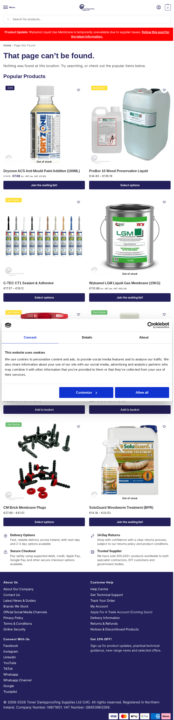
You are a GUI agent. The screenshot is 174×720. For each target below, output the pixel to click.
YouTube (9, 663)
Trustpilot (10, 692)
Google (8, 686)
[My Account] (158, 7)
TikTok (8, 669)
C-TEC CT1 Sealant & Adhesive (28, 283)
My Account (99, 606)
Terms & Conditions (17, 624)
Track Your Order (102, 601)
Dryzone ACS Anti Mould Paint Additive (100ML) (41, 171)
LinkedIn (9, 657)
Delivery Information (105, 618)
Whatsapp (10, 674)
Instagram (10, 651)
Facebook (10, 646)
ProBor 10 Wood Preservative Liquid (118, 171)
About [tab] (144, 337)
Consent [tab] (30, 337)
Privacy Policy (13, 618)
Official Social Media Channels (25, 612)
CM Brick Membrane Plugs (24, 507)
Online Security (14, 629)
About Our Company (18, 589)
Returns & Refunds (104, 624)
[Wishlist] (78, 90)
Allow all (142, 392)
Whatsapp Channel (17, 680)
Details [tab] (87, 337)
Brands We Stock (15, 606)
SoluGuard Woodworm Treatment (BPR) (121, 507)
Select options (130, 185)
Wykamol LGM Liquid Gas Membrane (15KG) (124, 283)
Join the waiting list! (44, 185)
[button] (167, 7)
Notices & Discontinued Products (114, 629)
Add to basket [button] (44, 409)
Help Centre (99, 589)
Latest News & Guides (19, 601)
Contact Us (11, 595)
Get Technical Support (106, 595)
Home (7, 45)
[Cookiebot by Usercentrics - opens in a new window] (150, 325)
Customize (84, 392)
